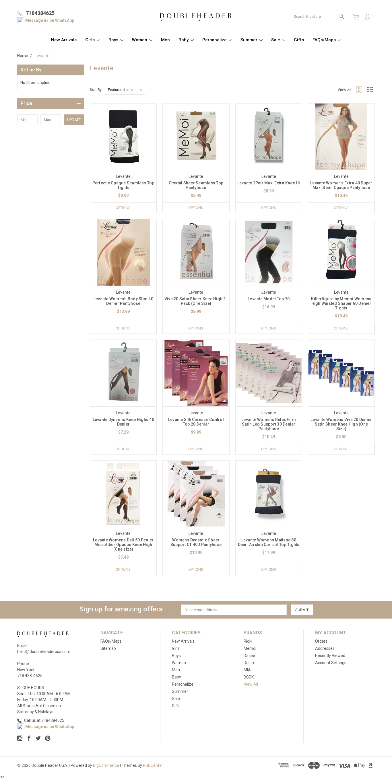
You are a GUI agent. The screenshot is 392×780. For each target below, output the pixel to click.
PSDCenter (153, 765)
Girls (90, 39)
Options (123, 208)
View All (251, 684)
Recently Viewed (330, 655)
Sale (276, 39)
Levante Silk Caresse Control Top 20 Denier (196, 421)
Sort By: (96, 89)
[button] (50, 103)
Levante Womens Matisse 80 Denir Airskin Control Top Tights (269, 542)
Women (140, 39)
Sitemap (108, 648)
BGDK (249, 677)
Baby (184, 39)
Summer (249, 39)
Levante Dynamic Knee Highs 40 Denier (123, 421)
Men (165, 39)
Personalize (215, 39)
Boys (113, 39)
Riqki (248, 641)
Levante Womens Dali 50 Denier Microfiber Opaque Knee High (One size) (123, 544)
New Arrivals (64, 39)
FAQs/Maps (325, 39)
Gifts (299, 39)
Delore (249, 662)
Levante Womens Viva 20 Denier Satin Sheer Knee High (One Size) (341, 424)
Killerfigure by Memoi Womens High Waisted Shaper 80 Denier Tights (341, 303)
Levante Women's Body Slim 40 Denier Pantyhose (123, 301)
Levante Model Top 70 (269, 299)
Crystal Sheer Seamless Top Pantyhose (196, 185)
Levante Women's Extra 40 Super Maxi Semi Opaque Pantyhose (341, 185)
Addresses (325, 648)
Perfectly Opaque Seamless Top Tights (123, 185)
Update (74, 120)
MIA (247, 670)
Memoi (250, 648)
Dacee (249, 655)
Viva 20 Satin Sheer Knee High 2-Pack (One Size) (196, 301)
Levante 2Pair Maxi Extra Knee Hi (268, 183)
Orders (321, 641)
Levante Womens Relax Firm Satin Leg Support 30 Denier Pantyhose (268, 424)
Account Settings (330, 662)
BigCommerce (106, 765)
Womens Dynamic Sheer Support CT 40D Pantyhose (196, 542)
